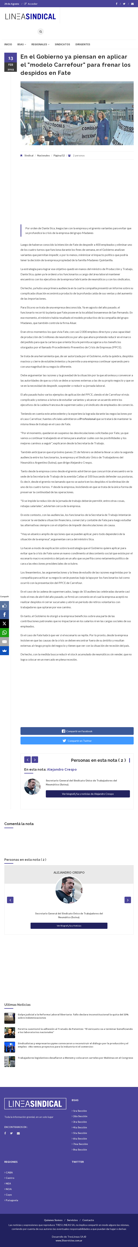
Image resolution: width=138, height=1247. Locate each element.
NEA (8, 1183)
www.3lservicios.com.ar (69, 1240)
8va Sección (80, 1149)
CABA (9, 1172)
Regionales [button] (39, 44)
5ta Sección (80, 1132)
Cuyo (9, 1194)
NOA (9, 1189)
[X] (4, 623)
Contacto (88, 1220)
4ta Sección (80, 1127)
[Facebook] (118, 3)
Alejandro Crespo (62, 769)
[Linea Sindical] (32, 15)
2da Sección (80, 1116)
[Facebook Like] (4, 605)
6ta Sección (80, 1138)
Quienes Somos (53, 1220)
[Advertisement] (77, 193)
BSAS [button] (20, 44)
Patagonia (12, 1200)
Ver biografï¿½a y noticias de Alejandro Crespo (88, 793)
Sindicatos (62, 44)
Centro (10, 1177)
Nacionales (43, 155)
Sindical (28, 155)
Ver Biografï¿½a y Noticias (69, 925)
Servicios (72, 1220)
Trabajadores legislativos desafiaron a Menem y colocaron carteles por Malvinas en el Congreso (75, 1057)
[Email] (4, 641)
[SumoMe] (4, 650)
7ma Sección (80, 1143)
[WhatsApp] (4, 632)
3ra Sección (80, 1121)
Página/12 (59, 155)
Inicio (8, 44)
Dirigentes (82, 44)
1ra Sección (80, 1110)
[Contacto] (132, 3)
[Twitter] (126, 3)
